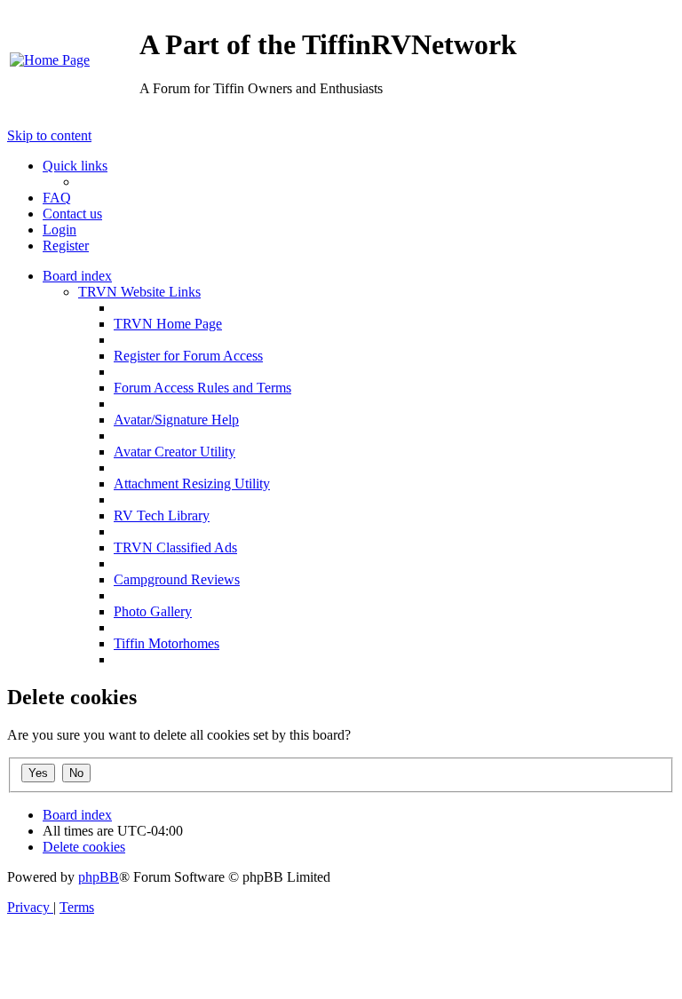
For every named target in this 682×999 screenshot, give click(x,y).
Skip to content (49, 135)
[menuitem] (50, 59)
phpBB (98, 876)
